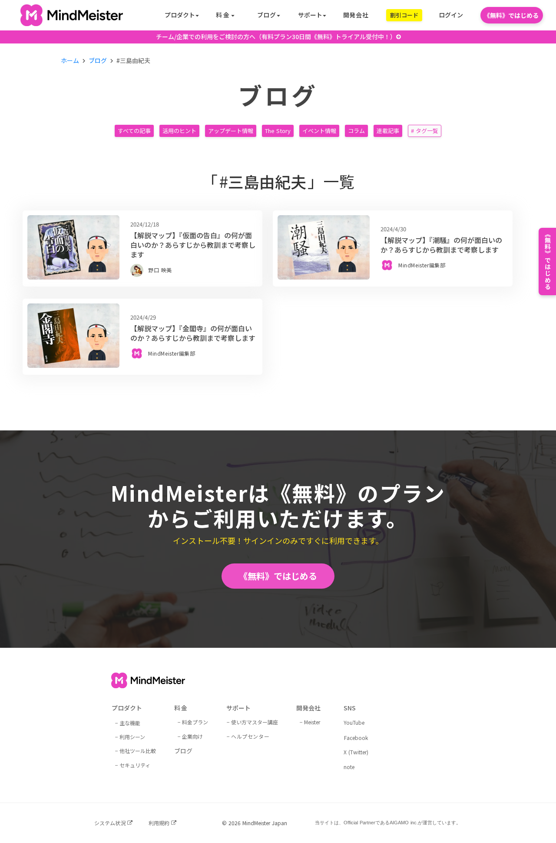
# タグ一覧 (424, 131)
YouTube (354, 723)
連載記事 (388, 131)
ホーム (70, 61)
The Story (278, 131)
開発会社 (356, 15)
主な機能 (129, 722)
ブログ (98, 61)
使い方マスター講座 (254, 722)
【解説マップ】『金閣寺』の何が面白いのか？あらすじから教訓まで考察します (192, 333)
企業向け (192, 736)
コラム (356, 131)
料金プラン (195, 722)
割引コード (404, 15)
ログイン (451, 15)
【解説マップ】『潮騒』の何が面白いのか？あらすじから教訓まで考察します (441, 245)
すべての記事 (134, 131)
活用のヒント (179, 131)
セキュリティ (134, 765)
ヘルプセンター (250, 736)
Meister (312, 722)
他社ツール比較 (137, 750)
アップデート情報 (230, 131)
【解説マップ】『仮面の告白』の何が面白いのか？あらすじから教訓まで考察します (192, 245)
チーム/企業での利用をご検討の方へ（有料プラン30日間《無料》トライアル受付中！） (276, 37)
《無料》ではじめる (278, 576)
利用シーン (132, 736)
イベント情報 (319, 131)
